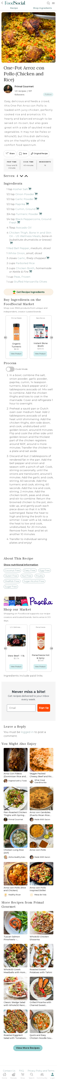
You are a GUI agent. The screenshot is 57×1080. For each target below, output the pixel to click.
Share (12, 153)
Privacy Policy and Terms (41, 1070)
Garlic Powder (24, 199)
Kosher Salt (20, 189)
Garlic (21, 258)
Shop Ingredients (42, 8)
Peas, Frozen (22, 276)
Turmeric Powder (27, 214)
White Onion (16, 253)
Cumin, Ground (25, 208)
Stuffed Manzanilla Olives (30, 281)
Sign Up (44, 707)
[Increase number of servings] (26, 177)
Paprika (20, 204)
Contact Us (9, 1070)
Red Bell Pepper (18, 248)
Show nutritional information (21, 564)
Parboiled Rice (25, 263)
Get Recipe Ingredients (31, 292)
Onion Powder (24, 194)
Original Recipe (41, 153)
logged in (27, 732)
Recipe (14, 8)
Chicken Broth (25, 268)
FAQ (21, 1070)
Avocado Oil (23, 227)
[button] (51, 337)
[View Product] (29, 189)
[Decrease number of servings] (21, 177)
